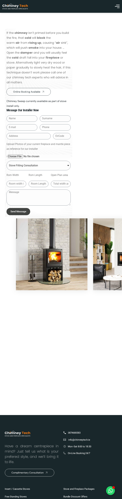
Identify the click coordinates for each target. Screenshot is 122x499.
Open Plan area (59, 175)
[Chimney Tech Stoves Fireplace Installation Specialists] (15, 6)
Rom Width (13, 175)
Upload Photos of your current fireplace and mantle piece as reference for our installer (38, 146)
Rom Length (35, 175)
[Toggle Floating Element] (110, 490)
